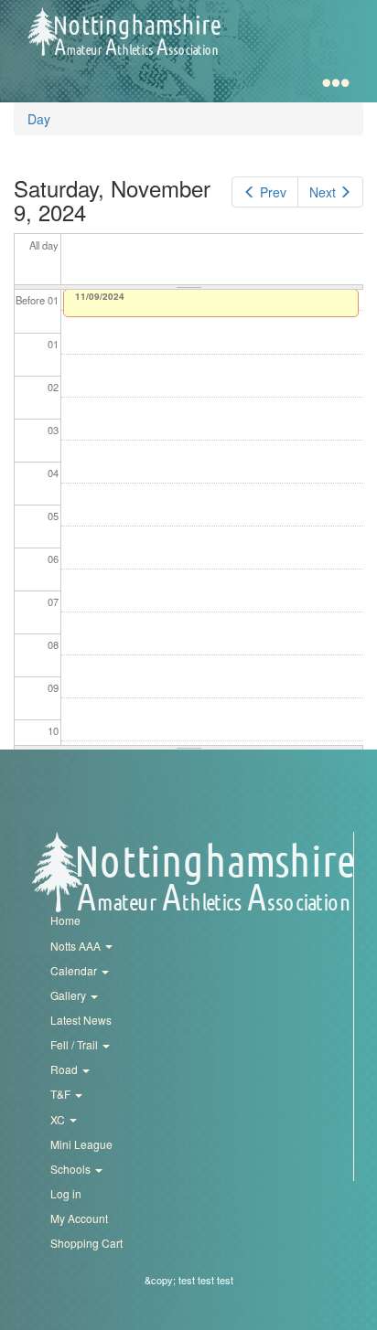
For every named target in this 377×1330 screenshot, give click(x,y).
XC (59, 1119)
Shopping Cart (86, 1242)
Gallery (69, 995)
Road (65, 1069)
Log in (65, 1193)
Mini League (81, 1144)
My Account (79, 1218)
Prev (273, 192)
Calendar (75, 970)
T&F (61, 1093)
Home (65, 920)
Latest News (81, 1019)
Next (322, 192)
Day (38, 119)
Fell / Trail (75, 1044)
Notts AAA (76, 945)
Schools (71, 1168)
